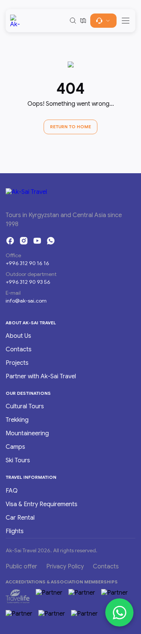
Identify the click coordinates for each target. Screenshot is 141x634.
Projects (17, 363)
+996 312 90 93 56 (28, 282)
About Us (18, 336)
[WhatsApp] (50, 240)
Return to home (70, 126)
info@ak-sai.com (26, 300)
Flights (15, 531)
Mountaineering (27, 433)
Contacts (19, 349)
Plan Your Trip (103, 20)
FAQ (12, 491)
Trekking (17, 420)
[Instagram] (23, 240)
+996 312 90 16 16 (27, 263)
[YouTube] (37, 240)
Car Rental (20, 518)
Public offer (21, 566)
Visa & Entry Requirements (41, 504)
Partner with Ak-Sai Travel (41, 376)
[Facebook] (10, 240)
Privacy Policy (65, 566)
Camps (15, 447)
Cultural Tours (25, 406)
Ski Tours (18, 460)
